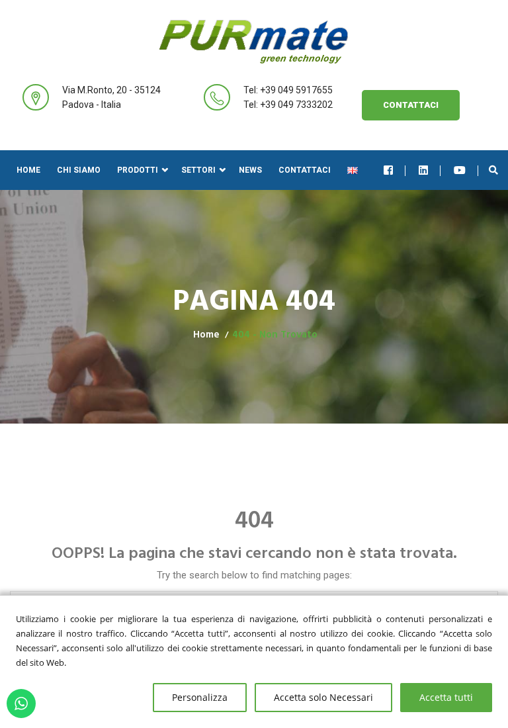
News (250, 170)
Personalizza (200, 697)
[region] (254, 661)
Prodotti (137, 170)
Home (28, 170)
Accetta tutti (446, 697)
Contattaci (411, 105)
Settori (198, 170)
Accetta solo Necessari (323, 697)
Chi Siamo (79, 170)
